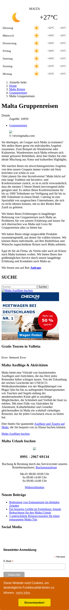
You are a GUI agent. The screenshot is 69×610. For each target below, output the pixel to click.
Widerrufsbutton (34, 487)
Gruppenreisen (18, 125)
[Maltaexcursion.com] (17, 290)
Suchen (43, 286)
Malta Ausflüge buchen (16, 433)
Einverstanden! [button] (34, 602)
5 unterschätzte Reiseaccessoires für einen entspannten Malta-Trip (34, 517)
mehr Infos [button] (23, 592)
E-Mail (8, 561)
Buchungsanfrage (46, 467)
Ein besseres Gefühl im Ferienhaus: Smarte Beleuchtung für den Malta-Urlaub (35, 510)
